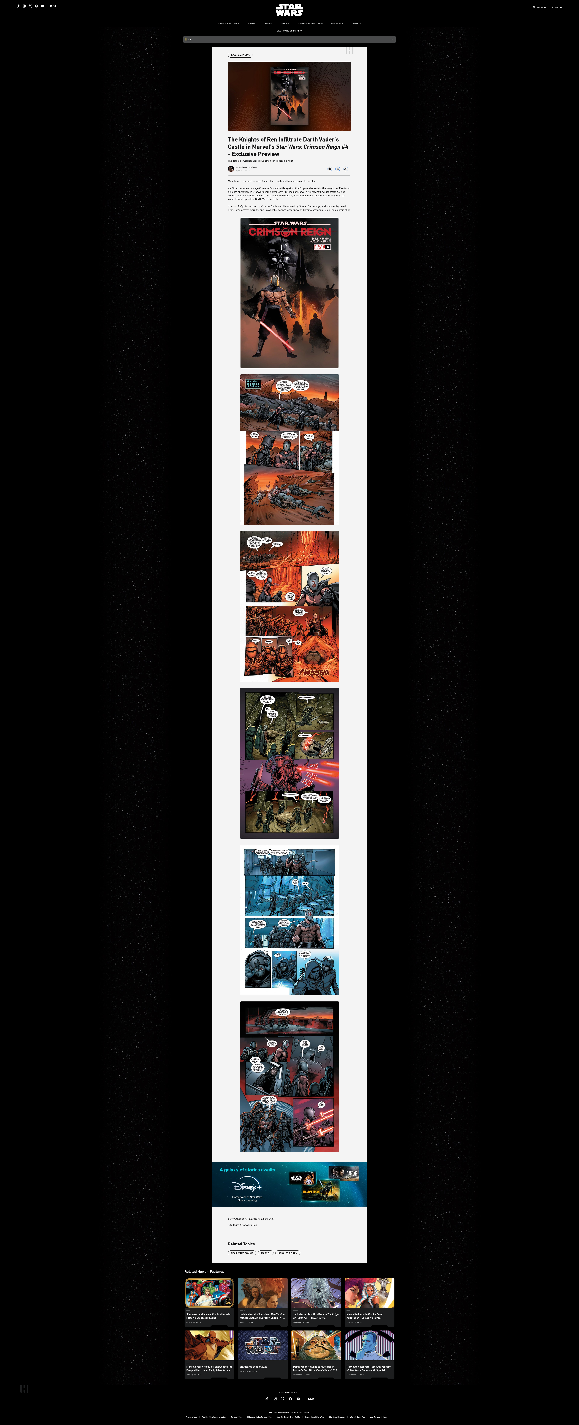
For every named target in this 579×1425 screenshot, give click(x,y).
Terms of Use (191, 1417)
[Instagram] (24, 6)
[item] (228, 24)
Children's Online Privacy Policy (259, 1417)
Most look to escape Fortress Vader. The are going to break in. (272, 180)
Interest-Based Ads (357, 1417)
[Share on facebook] (329, 169)
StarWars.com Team (247, 167)
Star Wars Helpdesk (337, 1417)
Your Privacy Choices (378, 1417)
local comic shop (340, 209)
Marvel (265, 1253)
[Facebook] (36, 6)
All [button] (189, 39)
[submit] (534, 7)
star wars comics (242, 1253)
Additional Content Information (214, 1417)
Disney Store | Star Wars (314, 1417)
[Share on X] (337, 169)
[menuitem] (251, 24)
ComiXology (310, 209)
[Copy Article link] (345, 169)
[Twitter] (30, 6)
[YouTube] (42, 6)
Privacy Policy (236, 1417)
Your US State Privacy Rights (288, 1417)
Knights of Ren (283, 180)
